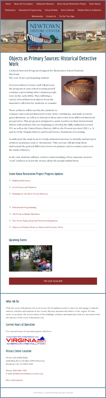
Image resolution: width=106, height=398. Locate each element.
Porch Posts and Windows (24, 187)
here (49, 331)
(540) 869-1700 (20, 370)
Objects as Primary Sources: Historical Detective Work (37, 227)
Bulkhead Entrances (21, 180)
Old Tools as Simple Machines (26, 214)
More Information (14, 380)
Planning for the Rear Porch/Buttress (30, 194)
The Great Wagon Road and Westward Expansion (34, 220)
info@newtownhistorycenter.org (28, 373)
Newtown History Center (45, 36)
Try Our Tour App (53, 281)
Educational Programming (24, 207)
